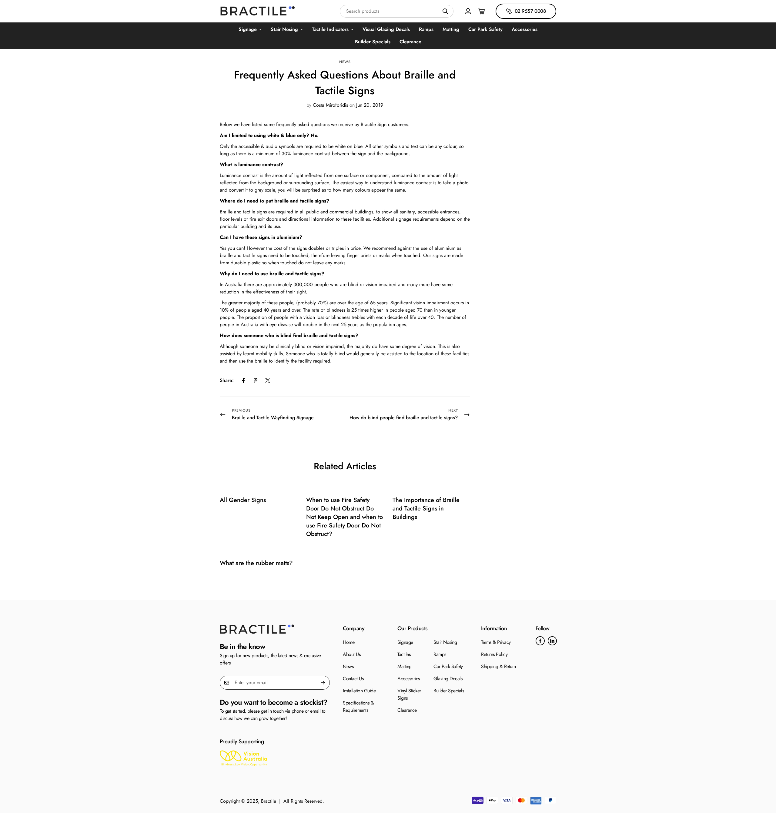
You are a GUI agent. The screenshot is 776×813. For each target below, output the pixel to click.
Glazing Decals (447, 678)
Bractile (268, 801)
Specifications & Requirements (358, 706)
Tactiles (403, 654)
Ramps (426, 29)
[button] (482, 11)
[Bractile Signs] (275, 629)
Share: (227, 380)
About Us (351, 654)
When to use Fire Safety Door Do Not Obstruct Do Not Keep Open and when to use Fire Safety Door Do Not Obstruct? (344, 517)
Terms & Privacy (496, 642)
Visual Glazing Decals (386, 29)
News (344, 62)
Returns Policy (494, 654)
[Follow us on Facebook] (540, 640)
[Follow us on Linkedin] (552, 640)
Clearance (410, 41)
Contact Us (353, 678)
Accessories (524, 29)
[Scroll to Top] (764, 780)
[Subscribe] (323, 683)
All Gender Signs (243, 500)
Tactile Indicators (330, 29)
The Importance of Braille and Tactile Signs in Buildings (426, 508)
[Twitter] (267, 380)
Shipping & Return (498, 666)
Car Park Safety (485, 29)
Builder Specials (372, 41)
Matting (451, 29)
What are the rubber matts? (256, 563)
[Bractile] (258, 11)
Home (348, 642)
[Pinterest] (255, 380)
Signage (248, 29)
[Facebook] (243, 380)
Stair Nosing (284, 29)
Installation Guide (359, 690)
